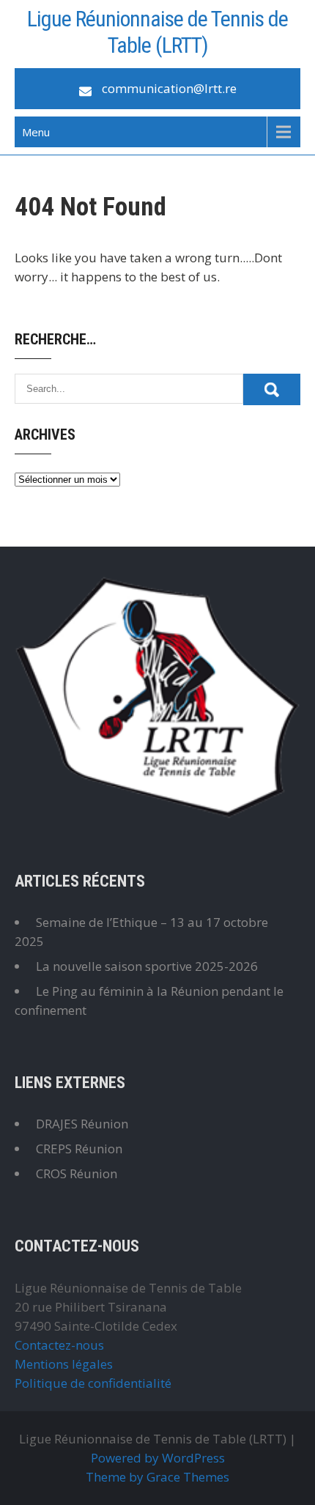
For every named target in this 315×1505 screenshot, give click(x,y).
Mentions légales (64, 1364)
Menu (36, 132)
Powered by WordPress (158, 1457)
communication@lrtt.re (169, 88)
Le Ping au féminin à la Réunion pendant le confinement (149, 1000)
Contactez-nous (59, 1344)
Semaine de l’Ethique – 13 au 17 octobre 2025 (141, 932)
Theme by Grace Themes (157, 1476)
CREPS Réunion (79, 1148)
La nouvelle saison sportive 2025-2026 (147, 966)
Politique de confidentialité (93, 1383)
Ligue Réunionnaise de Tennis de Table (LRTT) (157, 32)
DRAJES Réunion (82, 1123)
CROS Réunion (76, 1173)
